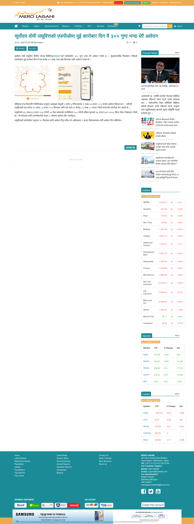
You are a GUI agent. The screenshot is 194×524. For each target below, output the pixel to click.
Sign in (130, 147)
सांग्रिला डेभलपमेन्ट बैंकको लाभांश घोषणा (166, 134)
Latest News (62, 455)
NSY (145, 381)
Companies (61, 469)
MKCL (145, 439)
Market (25, 26)
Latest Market (20, 458)
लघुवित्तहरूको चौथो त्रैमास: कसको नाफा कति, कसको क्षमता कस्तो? (166, 146)
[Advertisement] (78, 137)
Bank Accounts (175, 2)
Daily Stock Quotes (22, 461)
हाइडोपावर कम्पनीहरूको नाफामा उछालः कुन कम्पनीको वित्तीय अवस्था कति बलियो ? (167, 160)
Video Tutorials (105, 458)
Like (34, 49)
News (36, 26)
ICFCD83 (147, 433)
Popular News (62, 458)
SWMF (57, 56)
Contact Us (164, 2)
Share (21, 49)
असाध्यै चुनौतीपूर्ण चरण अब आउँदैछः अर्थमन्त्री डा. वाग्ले (160, 87)
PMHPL (146, 361)
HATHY (146, 374)
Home (17, 455)
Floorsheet (19, 464)
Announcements (51, 26)
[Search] (169, 26)
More (177, 52)
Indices (17, 467)
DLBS (145, 413)
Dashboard (112, 25)
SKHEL (146, 426)
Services (100, 26)
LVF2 (145, 419)
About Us (155, 2)
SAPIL (145, 354)
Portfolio (78, 26)
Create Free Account (132, 3)
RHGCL (146, 368)
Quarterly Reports (64, 467)
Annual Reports (63, 464)
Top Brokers (20, 469)
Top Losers (19, 475)
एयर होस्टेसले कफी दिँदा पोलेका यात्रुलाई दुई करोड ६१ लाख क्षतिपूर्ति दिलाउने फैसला (167, 174)
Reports (65, 26)
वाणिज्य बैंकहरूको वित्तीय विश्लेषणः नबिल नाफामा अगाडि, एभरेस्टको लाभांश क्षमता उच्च (167, 122)
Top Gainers (20, 472)
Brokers (60, 472)
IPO (89, 26)
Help (145, 3)
